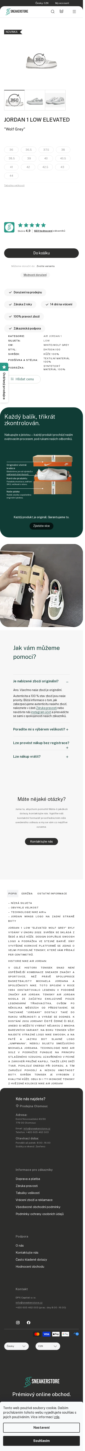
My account (62, 3)
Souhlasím (41, 1441)
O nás (20, 1245)
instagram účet (41, 712)
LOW (47, 340)
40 (46, 158)
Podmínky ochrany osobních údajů (40, 1214)
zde (56, 1417)
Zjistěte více (41, 526)
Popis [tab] (12, 893)
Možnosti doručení (35, 274)
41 (11, 167)
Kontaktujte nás (41, 841)
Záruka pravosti (46, 708)
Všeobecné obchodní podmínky (38, 1207)
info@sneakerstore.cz (37, 1128)
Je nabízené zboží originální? (36, 681)
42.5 (45, 167)
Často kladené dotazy (31, 1259)
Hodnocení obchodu (30, 1266)
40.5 (63, 158)
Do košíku (41, 253)
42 (28, 167)
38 (63, 149)
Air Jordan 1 (53, 336)
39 (29, 158)
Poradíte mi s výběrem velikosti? (39, 729)
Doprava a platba (28, 1179)
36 (11, 149)
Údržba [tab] (27, 893)
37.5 (46, 149)
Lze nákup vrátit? (27, 757)
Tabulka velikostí (14, 185)
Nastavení (41, 1428)
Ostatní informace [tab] (52, 893)
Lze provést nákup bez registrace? (41, 743)
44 (11, 175)
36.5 (29, 149)
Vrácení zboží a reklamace (34, 1200)
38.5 (12, 158)
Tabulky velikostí (28, 1193)
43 (62, 167)
